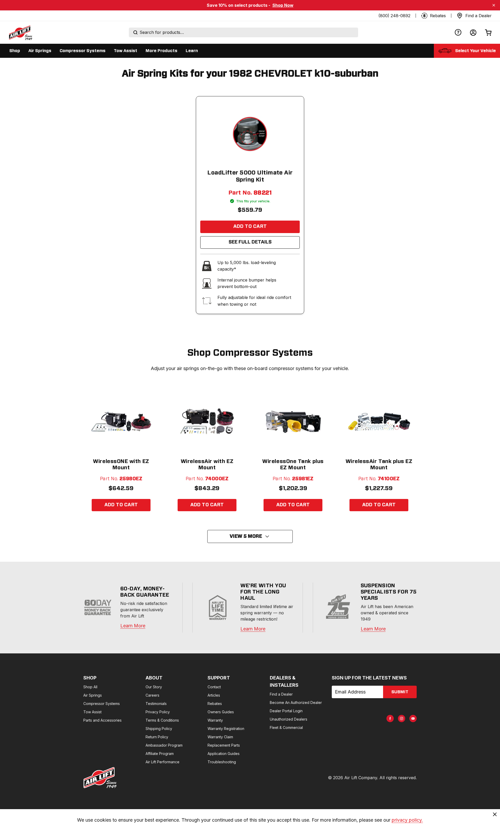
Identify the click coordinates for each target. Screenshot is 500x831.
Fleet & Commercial (286, 727)
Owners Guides (221, 712)
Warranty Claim (220, 737)
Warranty (215, 720)
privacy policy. (407, 820)
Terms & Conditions (162, 720)
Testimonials (156, 703)
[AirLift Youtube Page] (413, 718)
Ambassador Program (164, 745)
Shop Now (282, 5)
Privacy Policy (158, 712)
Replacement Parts (224, 745)
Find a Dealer (281, 694)
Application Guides (224, 753)
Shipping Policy (159, 728)
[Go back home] (20, 32)
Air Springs (92, 695)
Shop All (90, 687)
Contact (214, 687)
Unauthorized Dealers (288, 719)
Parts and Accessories (102, 720)
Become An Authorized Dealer (296, 702)
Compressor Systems (101, 703)
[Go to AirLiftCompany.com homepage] (100, 777)
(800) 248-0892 (394, 15)
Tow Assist (92, 712)
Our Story (154, 687)
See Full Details (250, 242)
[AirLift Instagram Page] (401, 718)
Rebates (215, 703)
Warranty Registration (226, 728)
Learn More (132, 625)
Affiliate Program (160, 753)
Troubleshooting (222, 762)
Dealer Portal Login (286, 711)
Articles (214, 695)
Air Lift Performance (162, 762)
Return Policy (157, 737)
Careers (152, 695)
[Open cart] (488, 32)
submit (399, 692)
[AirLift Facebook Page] (390, 718)
